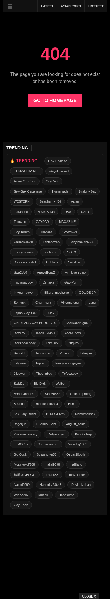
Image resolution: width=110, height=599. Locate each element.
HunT (72, 403)
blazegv (19, 333)
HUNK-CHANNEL (26, 171)
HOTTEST (96, 6)
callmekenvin (23, 242)
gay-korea (22, 232)
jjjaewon (20, 373)
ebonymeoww (24, 252)
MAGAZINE (67, 221)
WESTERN (22, 201)
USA (68, 211)
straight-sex (87, 191)
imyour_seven (24, 292)
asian (75, 201)
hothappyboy (23, 282)
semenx (20, 302)
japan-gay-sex (25, 313)
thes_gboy (44, 373)
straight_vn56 (46, 454)
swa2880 (20, 272)
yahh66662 (52, 394)
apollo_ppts (73, 333)
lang (92, 302)
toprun (40, 363)
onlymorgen (56, 434)
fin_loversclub (75, 272)
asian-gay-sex (25, 181)
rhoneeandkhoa (46, 403)
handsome (66, 495)
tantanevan (51, 242)
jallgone (20, 363)
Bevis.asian (46, 211)
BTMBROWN (55, 414)
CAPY (85, 211)
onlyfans (46, 232)
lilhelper (86, 353)
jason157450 (45, 333)
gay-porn (71, 282)
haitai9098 (52, 464)
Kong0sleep (83, 434)
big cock (20, 454)
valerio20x (21, 495)
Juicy (50, 313)
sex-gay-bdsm (25, 414)
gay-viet (52, 181)
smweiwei (69, 232)
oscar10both (75, 454)
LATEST (47, 6)
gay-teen (21, 505)
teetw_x (20, 221)
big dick (40, 383)
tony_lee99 (76, 474)
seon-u (19, 353)
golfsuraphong (80, 394)
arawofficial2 (46, 272)
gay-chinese (57, 161)
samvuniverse (48, 444)
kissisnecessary (26, 434)
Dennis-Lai (42, 353)
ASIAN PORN (71, 6)
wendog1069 (77, 444)
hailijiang (76, 464)
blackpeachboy (25, 343)
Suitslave (74, 262)
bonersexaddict (25, 262)
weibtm (61, 383)
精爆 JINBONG (25, 474)
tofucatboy (70, 373)
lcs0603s (21, 444)
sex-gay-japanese (28, 191)
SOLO (71, 252)
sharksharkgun (77, 323)
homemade (60, 191)
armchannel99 (24, 394)
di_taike (48, 282)
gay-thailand (59, 171)
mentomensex (85, 414)
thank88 (52, 474)
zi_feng (65, 353)
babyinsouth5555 (82, 242)
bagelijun (20, 424)
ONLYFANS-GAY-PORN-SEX (35, 323)
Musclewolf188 (24, 464)
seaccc (19, 403)
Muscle (43, 495)
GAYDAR (42, 221)
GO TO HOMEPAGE (55, 100)
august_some (76, 424)
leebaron (50, 252)
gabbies (52, 262)
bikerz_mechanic (56, 292)
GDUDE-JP (87, 292)
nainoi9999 (22, 484)
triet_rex (52, 343)
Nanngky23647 (50, 484)
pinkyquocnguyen (68, 363)
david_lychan (81, 484)
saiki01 (19, 383)
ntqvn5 (74, 343)
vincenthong (70, 302)
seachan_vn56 (50, 201)
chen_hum (43, 302)
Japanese (21, 211)
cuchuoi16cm (46, 424)
